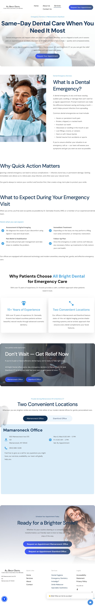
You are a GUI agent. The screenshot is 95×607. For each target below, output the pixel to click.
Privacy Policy (81, 581)
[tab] (35, 418)
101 (10, 440)
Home (28, 575)
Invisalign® (55, 581)
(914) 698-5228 (15, 448)
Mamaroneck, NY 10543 (18, 443)
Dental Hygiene (57, 575)
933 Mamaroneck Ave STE (19, 437)
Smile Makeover (57, 584)
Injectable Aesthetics (59, 588)
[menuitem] (36, 5)
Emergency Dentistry (59, 578)
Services (29, 578)
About (28, 581)
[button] (4, 598)
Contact (29, 584)
